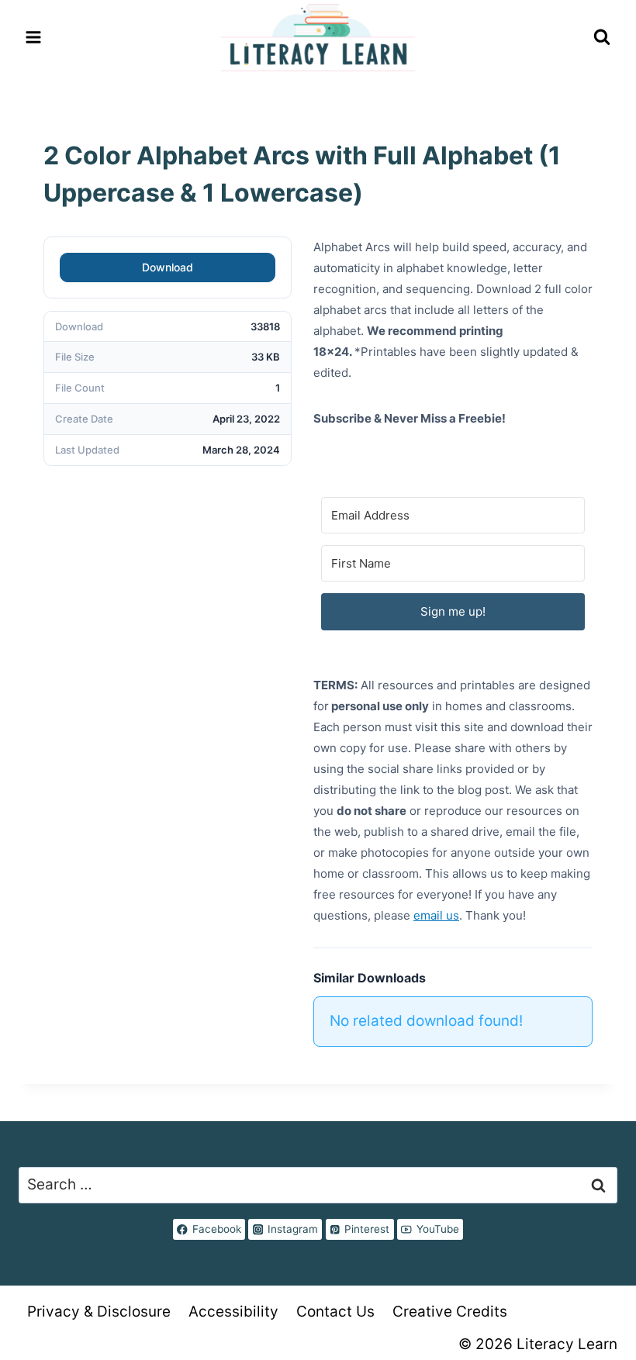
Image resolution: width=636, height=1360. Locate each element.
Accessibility (233, 1311)
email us (436, 915)
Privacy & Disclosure (99, 1311)
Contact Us (335, 1311)
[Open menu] (34, 37)
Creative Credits (449, 1311)
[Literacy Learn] (318, 37)
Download (167, 267)
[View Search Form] (601, 38)
